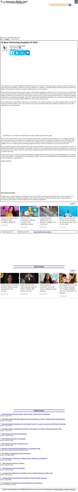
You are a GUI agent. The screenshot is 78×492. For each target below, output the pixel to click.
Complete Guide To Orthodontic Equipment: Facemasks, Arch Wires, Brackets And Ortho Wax (32, 429)
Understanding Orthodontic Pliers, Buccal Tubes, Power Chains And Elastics (26, 414)
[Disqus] (39, 326)
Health (7, 39)
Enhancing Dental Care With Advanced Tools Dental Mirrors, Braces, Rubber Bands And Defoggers (33, 419)
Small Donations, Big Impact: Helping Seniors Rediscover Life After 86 (24, 458)
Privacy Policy (58, 489)
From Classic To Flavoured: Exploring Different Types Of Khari (22, 483)
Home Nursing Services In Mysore (13, 463)
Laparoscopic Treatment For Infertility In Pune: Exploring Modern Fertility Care (27, 473)
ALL (1, 39)
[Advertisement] (39, 21)
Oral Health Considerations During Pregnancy (16, 453)
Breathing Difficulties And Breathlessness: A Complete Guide (21, 448)
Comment (13, 49)
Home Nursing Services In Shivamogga (14, 434)
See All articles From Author (42, 232)
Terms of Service (70, 489)
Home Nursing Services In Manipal (13, 468)
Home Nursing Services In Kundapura (14, 439)
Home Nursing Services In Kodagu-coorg (15, 443)
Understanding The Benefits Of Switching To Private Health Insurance (24, 478)
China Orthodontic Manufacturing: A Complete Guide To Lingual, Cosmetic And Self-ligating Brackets (34, 424)
